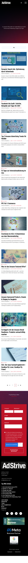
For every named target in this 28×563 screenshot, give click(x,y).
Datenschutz (18, 551)
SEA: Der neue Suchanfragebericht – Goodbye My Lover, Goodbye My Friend (13, 367)
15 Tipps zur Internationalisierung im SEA (13, 171)
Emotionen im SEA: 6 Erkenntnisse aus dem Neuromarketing (13, 235)
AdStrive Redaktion (5, 73)
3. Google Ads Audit (6, 490)
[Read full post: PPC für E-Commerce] (14, 193)
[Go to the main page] (6, 2)
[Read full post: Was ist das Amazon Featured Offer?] (14, 256)
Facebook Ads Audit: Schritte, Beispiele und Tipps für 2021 (11, 104)
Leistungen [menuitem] (3, 500)
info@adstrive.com (5, 480)
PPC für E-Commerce (8, 203)
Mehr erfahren (6, 81)
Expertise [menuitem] (3, 501)
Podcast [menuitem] (3, 508)
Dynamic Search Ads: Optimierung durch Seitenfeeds (12, 70)
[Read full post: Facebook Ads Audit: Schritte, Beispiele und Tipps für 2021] (14, 93)
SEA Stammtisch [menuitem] (3, 505)
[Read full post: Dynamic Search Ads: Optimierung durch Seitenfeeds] (14, 59)
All (14, 47)
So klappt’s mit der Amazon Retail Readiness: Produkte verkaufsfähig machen (13, 332)
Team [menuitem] (2, 503)
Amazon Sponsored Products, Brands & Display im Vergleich (13, 298)
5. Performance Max (6, 493)
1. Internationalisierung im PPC (9, 487)
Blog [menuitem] (2, 506)
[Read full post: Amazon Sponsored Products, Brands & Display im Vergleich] (14, 287)
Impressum (9, 551)
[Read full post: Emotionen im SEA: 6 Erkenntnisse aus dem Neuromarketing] (14, 223)
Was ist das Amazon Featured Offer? (13, 266)
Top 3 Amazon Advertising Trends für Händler (13, 137)
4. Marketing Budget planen (8, 492)
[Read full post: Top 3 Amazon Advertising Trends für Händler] (14, 126)
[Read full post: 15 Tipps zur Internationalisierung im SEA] (14, 160)
